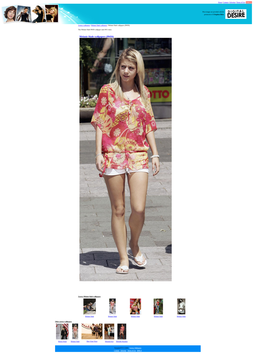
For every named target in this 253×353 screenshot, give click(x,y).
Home (220, 2)
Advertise (232, 2)
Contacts (225, 2)
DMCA (249, 2)
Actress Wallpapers (135, 348)
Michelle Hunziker (122, 341)
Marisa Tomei (62, 341)
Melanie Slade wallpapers (99, 25)
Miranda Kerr (109, 341)
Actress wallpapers (84, 25)
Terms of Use (241, 2)
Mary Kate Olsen (92, 341)
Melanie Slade (89, 316)
